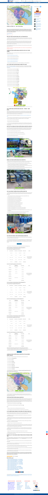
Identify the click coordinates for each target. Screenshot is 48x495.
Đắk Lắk (22, 115)
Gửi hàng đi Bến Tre (12, 475)
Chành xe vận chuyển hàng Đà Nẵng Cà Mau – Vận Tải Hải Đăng (15, 468)
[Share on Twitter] (17, 472)
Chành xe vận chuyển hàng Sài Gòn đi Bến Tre (12, 55)
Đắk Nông (28, 115)
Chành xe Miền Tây (17, 5)
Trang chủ (8, 5)
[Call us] (37, 2)
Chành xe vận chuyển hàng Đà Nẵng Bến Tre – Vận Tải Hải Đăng (15, 460)
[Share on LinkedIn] (21, 472)
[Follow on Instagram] (34, 2)
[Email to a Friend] (18, 472)
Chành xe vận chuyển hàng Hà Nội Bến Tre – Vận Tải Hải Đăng (15, 461)
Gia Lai (26, 115)
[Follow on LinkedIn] (39, 2)
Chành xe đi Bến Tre (24, 474)
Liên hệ (19, 2)
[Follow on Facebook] (33, 2)
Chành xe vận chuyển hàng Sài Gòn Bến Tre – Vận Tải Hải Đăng (15, 459)
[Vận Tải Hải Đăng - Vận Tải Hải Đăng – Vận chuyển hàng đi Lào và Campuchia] (10, 1)
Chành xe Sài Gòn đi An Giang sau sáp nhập (38, 21)
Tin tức (17, 2)
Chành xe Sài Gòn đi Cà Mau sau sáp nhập (38, 24)
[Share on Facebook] (15, 472)
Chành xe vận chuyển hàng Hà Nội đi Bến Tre (12, 61)
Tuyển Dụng (22, 2)
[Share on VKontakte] (20, 472)
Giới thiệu (11, 2)
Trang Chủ (8, 2)
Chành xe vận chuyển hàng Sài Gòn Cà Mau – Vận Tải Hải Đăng (15, 467)
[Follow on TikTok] (35, 490)
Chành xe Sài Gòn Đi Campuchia (38, 19)
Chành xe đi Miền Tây (28, 474)
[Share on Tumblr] (23, 472)
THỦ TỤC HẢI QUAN (19, 489)
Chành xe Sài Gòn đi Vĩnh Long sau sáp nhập (38, 29)
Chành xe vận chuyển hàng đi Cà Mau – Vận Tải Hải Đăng (14, 466)
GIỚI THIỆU (26, 482)
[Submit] (40, 6)
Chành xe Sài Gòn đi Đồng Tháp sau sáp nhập (38, 26)
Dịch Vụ (14, 2)
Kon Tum (24, 115)
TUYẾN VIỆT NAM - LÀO (19, 482)
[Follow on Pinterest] (38, 2)
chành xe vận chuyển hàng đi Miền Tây (11, 66)
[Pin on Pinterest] (19, 472)
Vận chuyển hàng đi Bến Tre (16, 475)
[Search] (40, 2)
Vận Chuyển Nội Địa (12, 5)
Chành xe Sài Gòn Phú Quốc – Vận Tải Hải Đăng (13, 469)
